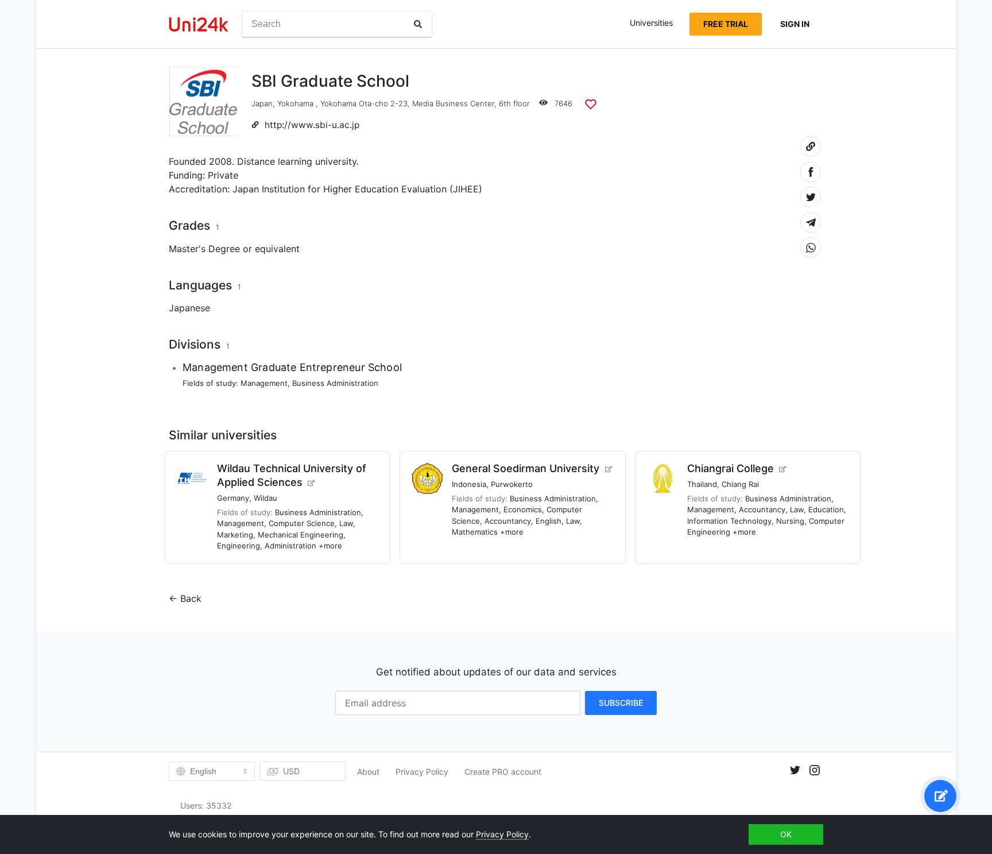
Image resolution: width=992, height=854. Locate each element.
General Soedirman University (525, 468)
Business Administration (335, 383)
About (368, 771)
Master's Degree (204, 248)
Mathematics (475, 531)
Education (826, 509)
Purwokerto (512, 484)
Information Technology (729, 520)
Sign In (794, 24)
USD (291, 771)
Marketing (235, 534)
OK (786, 834)
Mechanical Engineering (300, 534)
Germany (233, 498)
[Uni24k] (198, 24)
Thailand (702, 484)
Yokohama (295, 103)
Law (346, 523)
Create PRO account (502, 771)
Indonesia (469, 484)
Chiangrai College (730, 468)
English (548, 520)
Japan (262, 103)
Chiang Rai (740, 484)
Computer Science (302, 523)
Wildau (265, 498)
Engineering (238, 545)
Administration (290, 545)
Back (191, 598)
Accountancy (508, 520)
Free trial (725, 24)
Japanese (189, 308)
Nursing (790, 520)
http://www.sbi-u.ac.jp (312, 124)
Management (264, 383)
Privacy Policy (422, 771)
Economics (522, 509)
